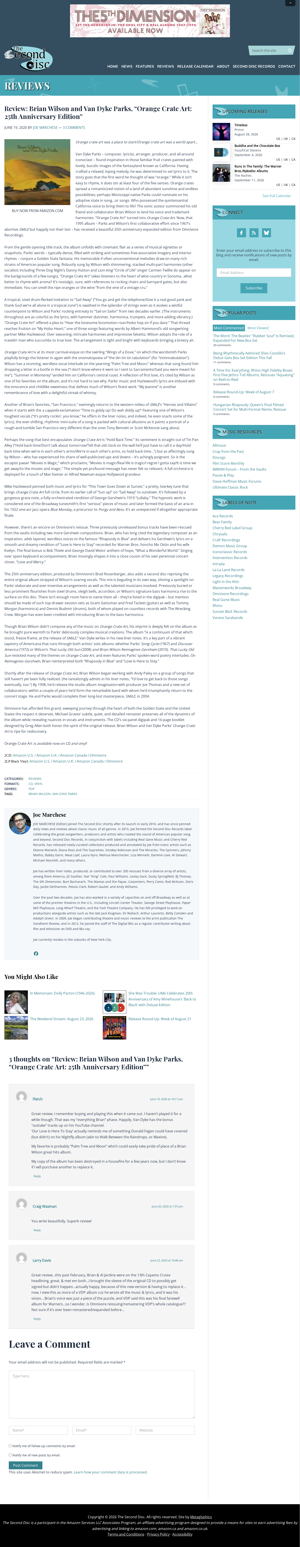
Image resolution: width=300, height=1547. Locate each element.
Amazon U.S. (23, 755)
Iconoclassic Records (230, 551)
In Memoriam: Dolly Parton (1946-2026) (62, 993)
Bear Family (222, 522)
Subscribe (254, 288)
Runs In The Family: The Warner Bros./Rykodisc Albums (258, 168)
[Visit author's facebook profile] (36, 954)
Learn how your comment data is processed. (111, 1472)
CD (31, 784)
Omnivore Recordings (231, 593)
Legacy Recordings (228, 575)
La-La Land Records (229, 569)
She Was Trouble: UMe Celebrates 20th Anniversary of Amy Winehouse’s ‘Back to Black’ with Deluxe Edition (162, 999)
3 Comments (74, 127)
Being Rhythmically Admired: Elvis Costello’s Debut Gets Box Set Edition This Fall (249, 355)
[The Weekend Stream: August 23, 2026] (16, 1027)
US (278, 139)
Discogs (219, 457)
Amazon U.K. (47, 755)
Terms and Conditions (126, 1534)
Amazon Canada (73, 755)
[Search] (290, 50)
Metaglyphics (201, 1517)
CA (293, 139)
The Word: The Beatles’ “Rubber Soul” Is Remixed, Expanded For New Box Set (254, 338)
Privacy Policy (158, 1534)
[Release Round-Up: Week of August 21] (114, 1027)
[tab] (229, 327)
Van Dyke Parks (64, 794)
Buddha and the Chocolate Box (257, 146)
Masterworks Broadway (232, 587)
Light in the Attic (226, 581)
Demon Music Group (230, 545)
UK (286, 139)
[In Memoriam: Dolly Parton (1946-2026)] (16, 1001)
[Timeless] (221, 131)
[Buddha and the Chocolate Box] (221, 152)
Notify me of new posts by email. (37, 1455)
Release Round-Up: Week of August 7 (243, 392)
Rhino (217, 605)
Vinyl (38, 784)
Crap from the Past (228, 451)
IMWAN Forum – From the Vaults (239, 469)
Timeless (241, 125)
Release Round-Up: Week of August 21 (159, 1018)
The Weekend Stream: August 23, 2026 (61, 1018)
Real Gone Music (226, 599)
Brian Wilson (40, 794)
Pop (31, 789)
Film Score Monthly (228, 463)
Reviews (35, 779)
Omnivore (98, 755)
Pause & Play (223, 475)
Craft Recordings (226, 540)
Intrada (219, 563)
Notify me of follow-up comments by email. (44, 1446)
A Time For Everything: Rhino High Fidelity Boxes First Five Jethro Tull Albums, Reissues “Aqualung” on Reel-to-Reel (254, 375)
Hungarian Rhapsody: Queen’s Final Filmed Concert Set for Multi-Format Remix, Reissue (249, 407)
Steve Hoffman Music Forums (237, 481)
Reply (37, 1176)
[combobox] (272, 50)
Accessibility (182, 1534)
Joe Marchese (45, 127)
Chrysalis (220, 534)
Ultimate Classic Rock (230, 487)
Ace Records (223, 516)
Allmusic (219, 445)
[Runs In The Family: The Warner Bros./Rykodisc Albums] (221, 173)
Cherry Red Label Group (232, 527)
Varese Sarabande (228, 617)
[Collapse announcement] (290, 3)
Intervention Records (230, 557)
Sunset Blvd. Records (230, 611)
